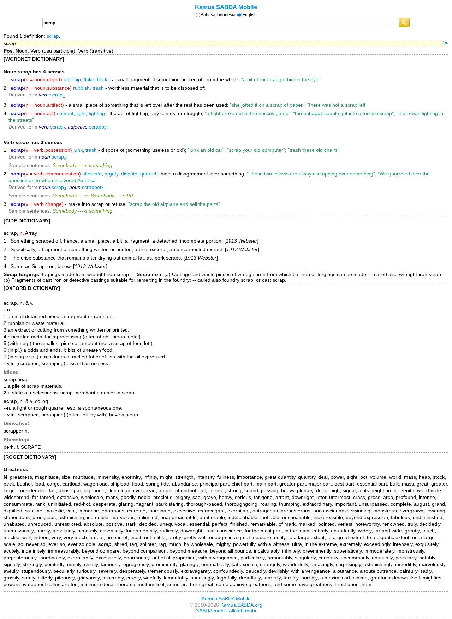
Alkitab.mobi (242, 610)
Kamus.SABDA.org (241, 605)
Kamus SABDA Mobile (226, 7)
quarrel (148, 174)
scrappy (99, 127)
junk (78, 150)
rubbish (81, 88)
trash (98, 88)
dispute (129, 174)
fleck (102, 79)
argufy (111, 174)
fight (81, 113)
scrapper (93, 187)
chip (76, 79)
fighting (97, 113)
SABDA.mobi (210, 610)
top (445, 43)
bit (66, 79)
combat (65, 113)
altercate (92, 174)
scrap (53, 36)
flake (89, 79)
